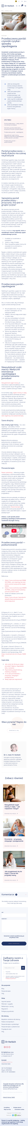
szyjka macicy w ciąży (20, 392)
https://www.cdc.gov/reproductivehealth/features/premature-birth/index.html (15, 599)
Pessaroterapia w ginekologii (10, 1024)
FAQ (2, 993)
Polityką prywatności (11, 978)
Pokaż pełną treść (9, 1097)
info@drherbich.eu (6, 1062)
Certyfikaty (7, 1107)
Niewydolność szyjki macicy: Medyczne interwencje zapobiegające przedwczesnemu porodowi (14, 136)
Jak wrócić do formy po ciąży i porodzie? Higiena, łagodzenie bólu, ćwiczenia (14, 666)
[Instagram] (7, 1047)
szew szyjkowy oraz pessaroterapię (12, 416)
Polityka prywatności (7, 1011)
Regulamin (4, 1009)
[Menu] (25, 6)
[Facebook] (5, 1047)
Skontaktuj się (14, 730)
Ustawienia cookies (19, 1109)
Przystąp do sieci (6, 1029)
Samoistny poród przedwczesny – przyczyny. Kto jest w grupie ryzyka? (13, 128)
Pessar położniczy (7, 472)
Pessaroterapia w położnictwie (10, 1026)
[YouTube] (9, 1047)
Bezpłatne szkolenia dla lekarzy (10, 1019)
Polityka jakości (17, 1107)
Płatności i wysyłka (7, 1004)
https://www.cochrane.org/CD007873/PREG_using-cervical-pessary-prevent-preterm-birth (15, 589)
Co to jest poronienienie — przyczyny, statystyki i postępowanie (13, 675)
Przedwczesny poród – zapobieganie (13, 132)
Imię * (3, 912)
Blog (2, 988)
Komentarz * (4, 918)
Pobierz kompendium (7, 1022)
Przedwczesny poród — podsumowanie (10, 141)
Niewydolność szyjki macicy (10, 383)
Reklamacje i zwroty (7, 1006)
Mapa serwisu (7, 1109)
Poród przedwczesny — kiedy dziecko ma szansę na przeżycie (14, 124)
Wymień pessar (6, 1001)
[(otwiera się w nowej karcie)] (13, 1115)
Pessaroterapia (15, 507)
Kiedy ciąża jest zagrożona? (13, 679)
